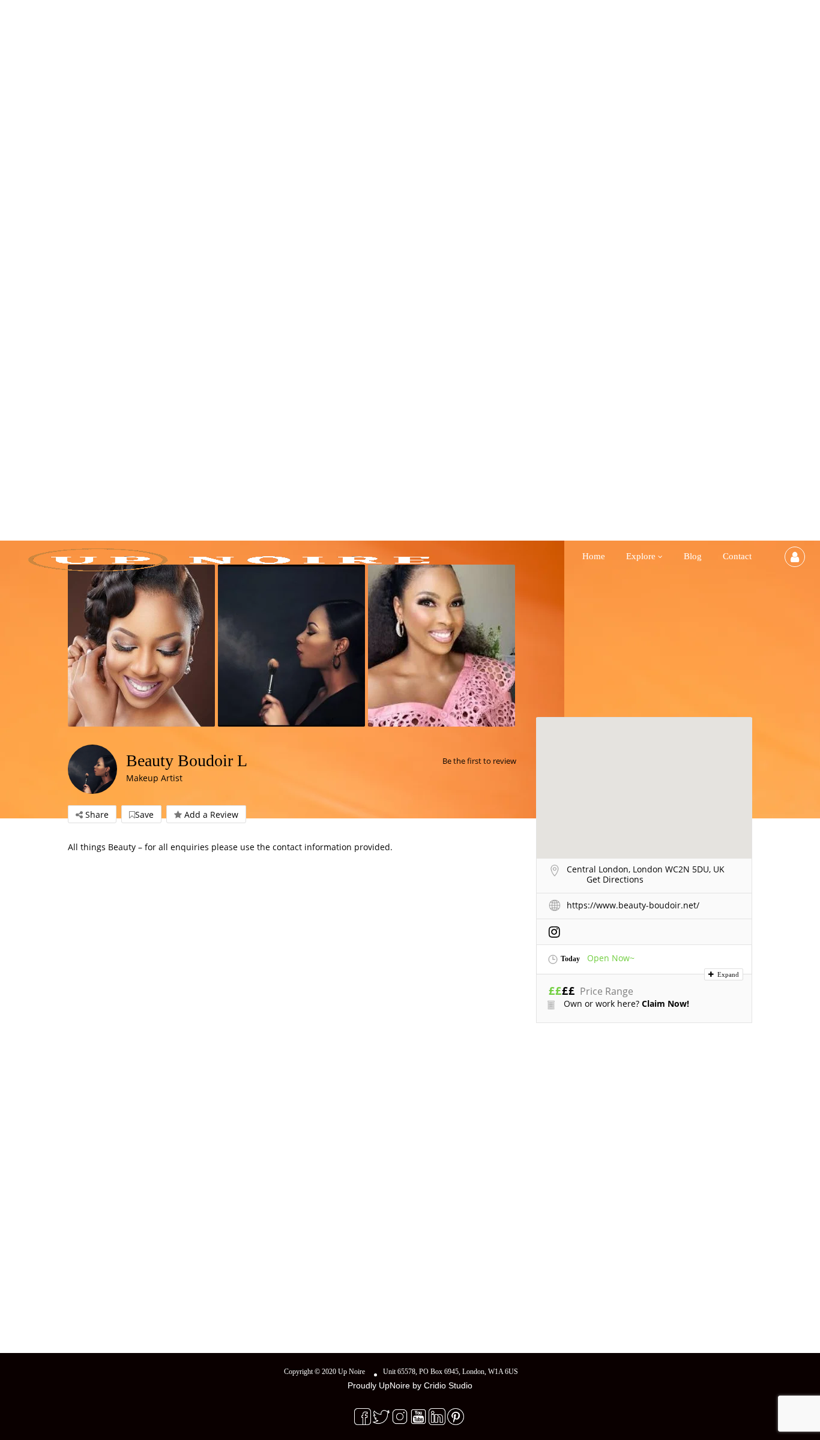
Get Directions (615, 879)
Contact (737, 556)
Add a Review (210, 814)
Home (593, 556)
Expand (727, 974)
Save (144, 814)
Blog (693, 556)
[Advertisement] (644, 1122)
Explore (641, 556)
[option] (143, 646)
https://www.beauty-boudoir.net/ (633, 905)
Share (96, 814)
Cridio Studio (448, 1385)
